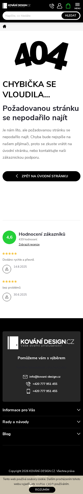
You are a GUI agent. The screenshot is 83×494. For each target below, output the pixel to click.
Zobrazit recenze (29, 244)
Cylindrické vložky (53, 455)
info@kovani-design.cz (44, 377)
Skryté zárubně (28, 455)
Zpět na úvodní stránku (45, 176)
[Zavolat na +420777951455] (51, 6)
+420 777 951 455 (45, 384)
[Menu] (77, 5)
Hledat (70, 16)
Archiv (8, 442)
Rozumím (42, 490)
